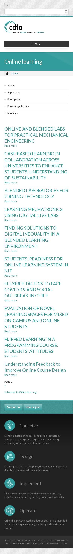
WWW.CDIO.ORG (59, 543)
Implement (13, 92)
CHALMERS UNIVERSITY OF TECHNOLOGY (39, 540)
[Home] (24, 27)
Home (15, 73)
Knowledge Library (18, 106)
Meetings (12, 113)
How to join (33, 407)
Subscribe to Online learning (20, 392)
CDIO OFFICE (11, 540)
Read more (10, 145)
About (10, 85)
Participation (14, 99)
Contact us (13, 407)
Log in (7, 4)
